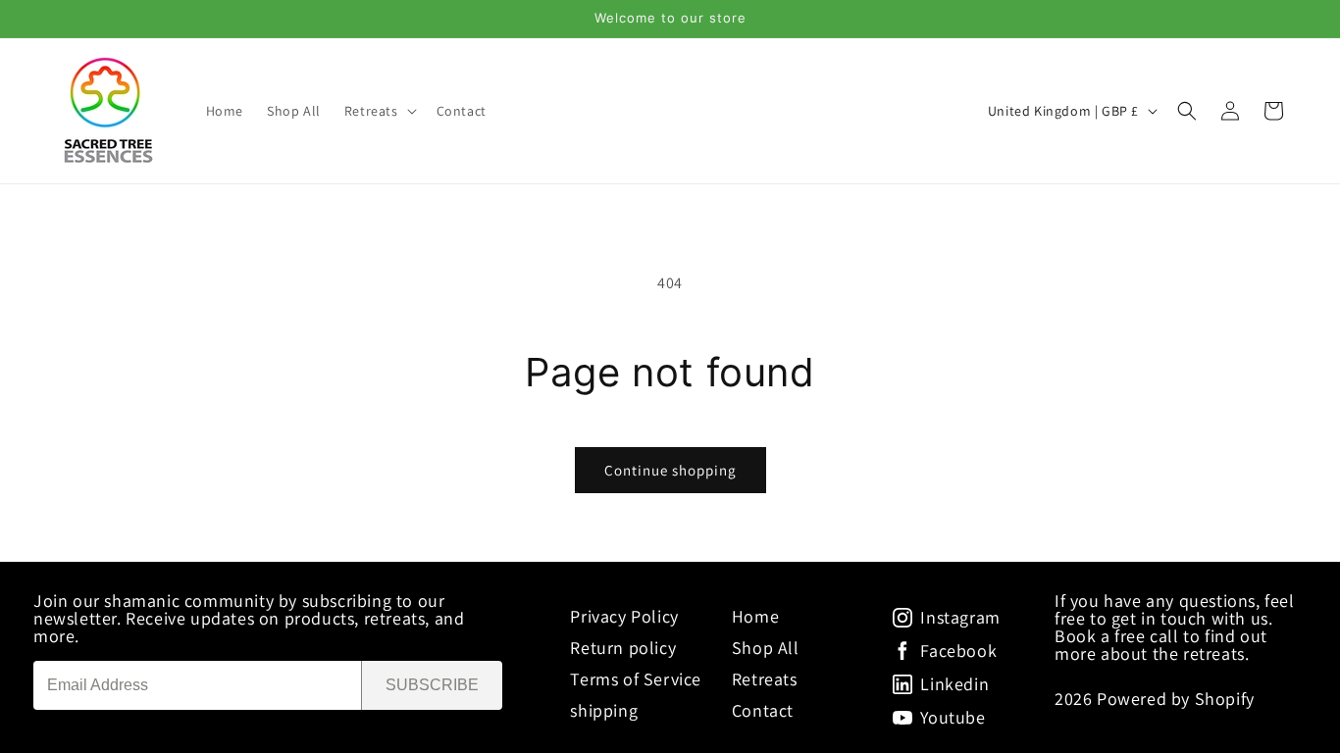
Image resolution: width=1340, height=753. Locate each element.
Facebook (958, 651)
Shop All (765, 647)
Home (755, 616)
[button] (379, 110)
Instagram (960, 618)
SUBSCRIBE (432, 685)
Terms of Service (635, 679)
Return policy (623, 647)
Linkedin (954, 684)
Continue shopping (670, 470)
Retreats (765, 679)
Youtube (952, 718)
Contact (763, 710)
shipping (604, 710)
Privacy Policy (624, 616)
